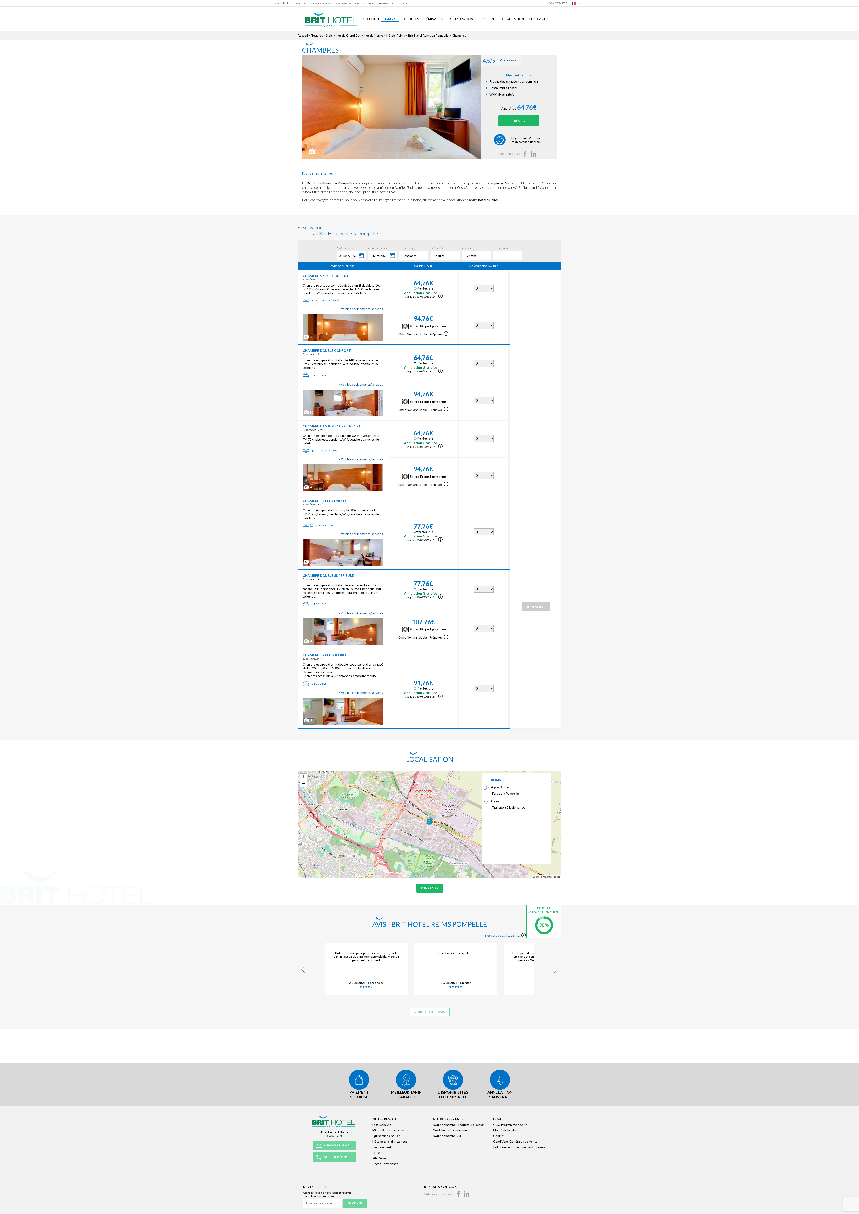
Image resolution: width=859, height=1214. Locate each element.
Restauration (461, 19)
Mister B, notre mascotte (390, 1130)
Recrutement (381, 1147)
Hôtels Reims (395, 35)
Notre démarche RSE (447, 1136)
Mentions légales (505, 1130)
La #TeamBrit (381, 1125)
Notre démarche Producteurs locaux (458, 1125)
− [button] (303, 783)
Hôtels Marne (373, 35)
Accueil (369, 19)
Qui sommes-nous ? (317, 3)
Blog (395, 3)
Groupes (411, 19)
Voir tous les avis (429, 1012)
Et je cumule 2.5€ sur (525, 140)
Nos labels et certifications (451, 1130)
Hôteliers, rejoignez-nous (390, 1141)
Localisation (512, 19)
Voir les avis (499, 60)
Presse (377, 1153)
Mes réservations (347, 3)
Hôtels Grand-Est (348, 35)
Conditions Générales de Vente (515, 1141)
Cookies (499, 1136)
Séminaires (434, 19)
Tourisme (487, 19)
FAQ (405, 3)
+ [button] (303, 777)
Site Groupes (381, 1158)
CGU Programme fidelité (510, 1125)
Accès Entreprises (375, 3)
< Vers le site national (287, 3)
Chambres (389, 19)
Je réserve (518, 121)
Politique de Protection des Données (519, 1147)
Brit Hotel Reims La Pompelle (428, 35)
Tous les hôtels (322, 35)
